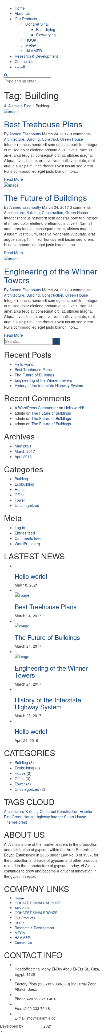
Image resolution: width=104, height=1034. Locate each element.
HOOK (30, 40)
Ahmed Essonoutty (25, 133)
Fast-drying (45, 29)
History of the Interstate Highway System (49, 385)
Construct (50, 139)
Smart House (75, 816)
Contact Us (24, 61)
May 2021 (23, 446)
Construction (52, 212)
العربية (20, 66)
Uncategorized (27, 505)
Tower (20, 500)
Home (20, 8)
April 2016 (23, 456)
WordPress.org (27, 543)
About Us (22, 13)
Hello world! (24, 364)
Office (20, 494)
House (20, 489)
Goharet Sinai (37, 24)
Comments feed (28, 538)
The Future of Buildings (45, 197)
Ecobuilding (24, 484)
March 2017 (25, 451)
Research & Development (36, 56)
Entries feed (25, 533)
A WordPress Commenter (36, 407)
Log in (20, 527)
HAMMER (33, 50)
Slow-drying (46, 34)
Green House (71, 139)
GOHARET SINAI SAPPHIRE (38, 902)
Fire (7, 816)
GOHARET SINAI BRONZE (36, 912)
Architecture (14, 139)
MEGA (30, 45)
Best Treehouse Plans (43, 124)
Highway (42, 816)
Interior (57, 816)
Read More (13, 179)
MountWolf (33, 1026)
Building (33, 139)
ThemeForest (15, 822)
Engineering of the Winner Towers (50, 275)
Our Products (26, 18)
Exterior (86, 811)
